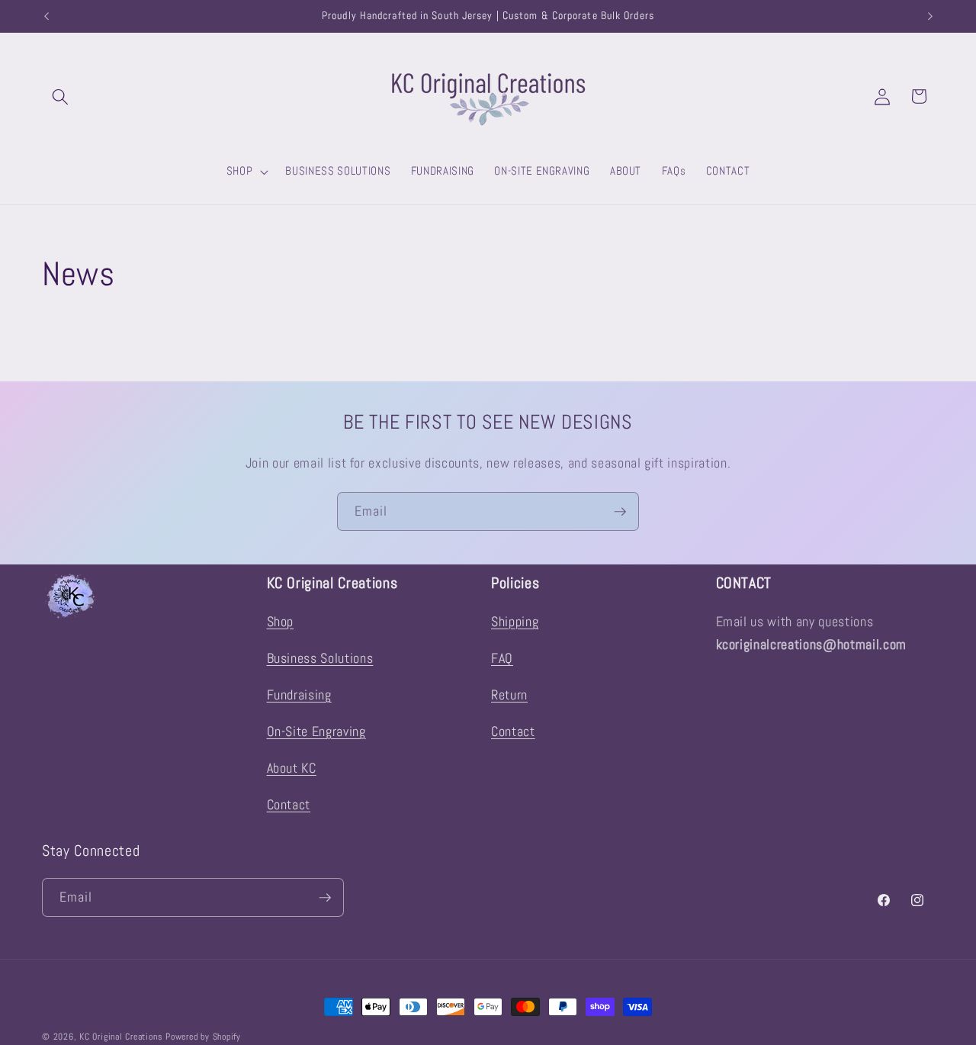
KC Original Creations (120, 1037)
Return (509, 694)
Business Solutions (320, 658)
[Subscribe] (620, 512)
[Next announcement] (930, 16)
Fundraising (299, 694)
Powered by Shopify (203, 1037)
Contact (289, 804)
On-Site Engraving (316, 731)
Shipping (514, 621)
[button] (60, 96)
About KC (291, 768)
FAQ (502, 658)
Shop (280, 621)
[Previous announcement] (46, 16)
